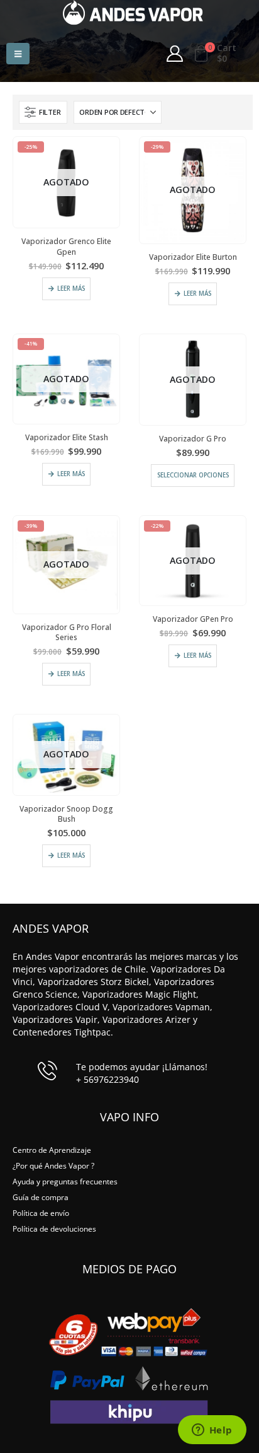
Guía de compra (41, 1197)
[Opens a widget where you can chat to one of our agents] (211, 1431)
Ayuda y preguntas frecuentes (65, 1181)
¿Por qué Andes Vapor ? (53, 1165)
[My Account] (174, 53)
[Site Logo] (133, 12)
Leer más (71, 288)
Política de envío (41, 1213)
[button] (18, 53)
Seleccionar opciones (193, 475)
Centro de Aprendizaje (52, 1150)
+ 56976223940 (107, 1079)
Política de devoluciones (54, 1228)
